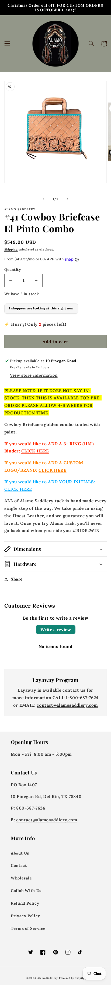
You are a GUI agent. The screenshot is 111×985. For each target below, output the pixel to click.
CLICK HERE (35, 451)
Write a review (55, 629)
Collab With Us (26, 890)
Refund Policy (25, 903)
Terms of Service (28, 928)
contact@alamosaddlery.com (67, 705)
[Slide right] (68, 199)
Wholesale (21, 878)
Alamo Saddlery (47, 977)
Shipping (11, 249)
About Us (20, 853)
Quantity (12, 269)
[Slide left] (43, 199)
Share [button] (17, 579)
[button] (7, 44)
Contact (19, 865)
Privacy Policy (25, 915)
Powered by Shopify (72, 977)
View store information (34, 375)
